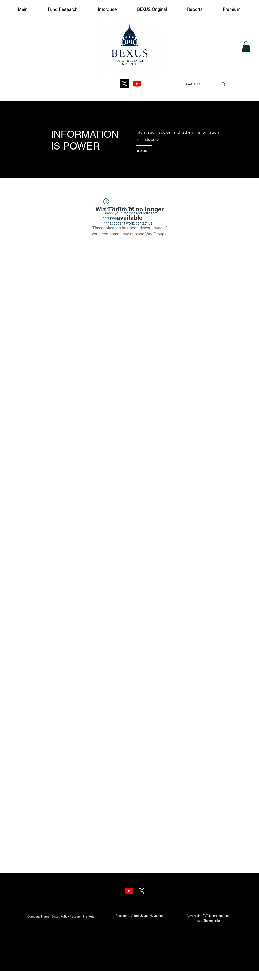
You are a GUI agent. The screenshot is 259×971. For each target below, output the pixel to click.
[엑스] (141, 891)
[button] (246, 46)
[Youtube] (129, 891)
